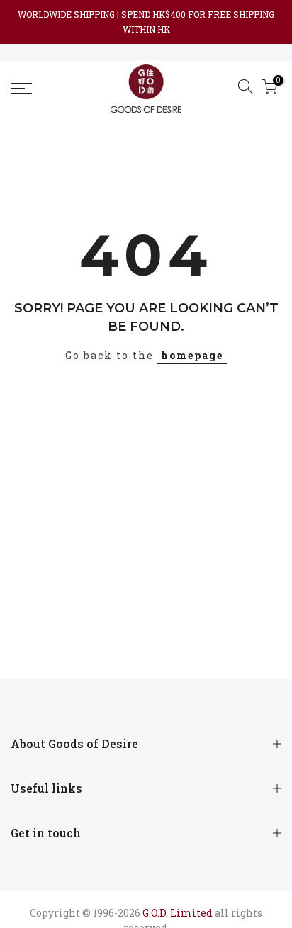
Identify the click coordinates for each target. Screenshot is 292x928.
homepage (192, 355)
